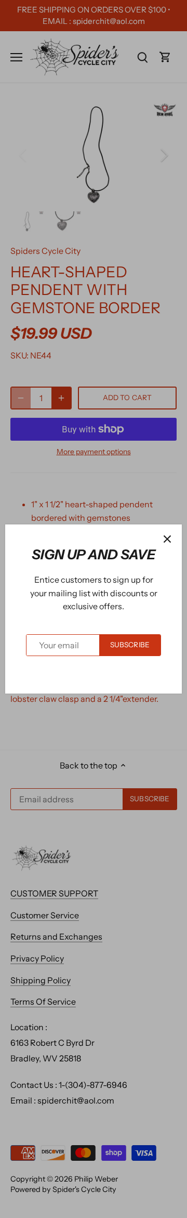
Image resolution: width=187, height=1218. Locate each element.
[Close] (167, 539)
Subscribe (130, 644)
